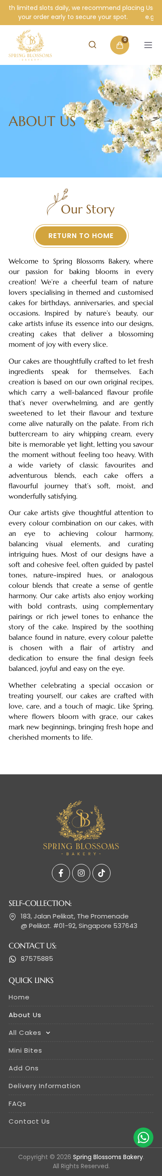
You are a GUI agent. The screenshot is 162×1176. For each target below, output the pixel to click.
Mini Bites (25, 1050)
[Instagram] (81, 873)
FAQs (17, 1103)
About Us (25, 1014)
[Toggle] (148, 45)
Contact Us (29, 1121)
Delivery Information (45, 1085)
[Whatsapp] (143, 1137)
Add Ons (24, 1068)
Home (19, 997)
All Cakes (25, 1032)
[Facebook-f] (61, 873)
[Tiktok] (101, 873)
